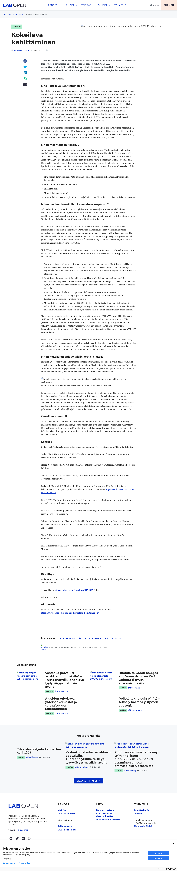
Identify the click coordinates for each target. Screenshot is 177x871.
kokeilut (116, 638)
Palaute (138, 814)
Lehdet (69, 5)
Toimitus (120, 5)
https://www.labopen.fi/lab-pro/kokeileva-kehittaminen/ (70, 612)
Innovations (21, 50)
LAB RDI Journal (66, 814)
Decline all (158, 858)
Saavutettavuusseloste (108, 820)
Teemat (86, 5)
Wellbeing (33, 757)
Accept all (158, 853)
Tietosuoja (139, 826)
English (169, 5)
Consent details (9, 863)
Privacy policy (24, 863)
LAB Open (7, 14)
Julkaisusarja (65, 826)
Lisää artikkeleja (88, 781)
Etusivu (53, 5)
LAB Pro (19, 14)
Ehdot (149, 826)
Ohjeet (102, 5)
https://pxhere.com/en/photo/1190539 (74, 590)
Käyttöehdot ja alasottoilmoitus (104, 814)
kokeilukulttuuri (98, 638)
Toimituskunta (141, 810)
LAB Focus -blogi (67, 830)
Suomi (12, 830)
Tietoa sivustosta (105, 810)
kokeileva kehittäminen (73, 638)
